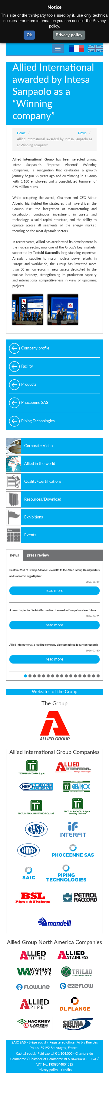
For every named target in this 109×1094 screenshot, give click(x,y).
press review (38, 555)
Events (30, 535)
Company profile (35, 348)
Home (21, 133)
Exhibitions (33, 517)
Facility (27, 366)
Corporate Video (38, 446)
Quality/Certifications (42, 481)
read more (54, 590)
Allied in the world (39, 464)
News (82, 133)
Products (29, 384)
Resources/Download (42, 499)
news (14, 555)
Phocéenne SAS (34, 402)
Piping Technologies (38, 421)
